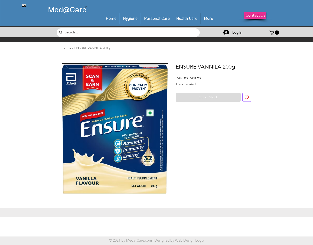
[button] (157, 18)
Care (78, 10)
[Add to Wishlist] (246, 97)
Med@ (59, 10)
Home (66, 48)
